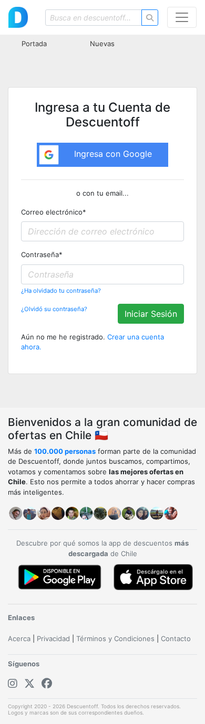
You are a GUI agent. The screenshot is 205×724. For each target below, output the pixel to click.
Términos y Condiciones (115, 638)
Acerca (19, 638)
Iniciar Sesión (151, 313)
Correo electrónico (53, 212)
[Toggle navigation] (182, 17)
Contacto (176, 638)
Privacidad (53, 638)
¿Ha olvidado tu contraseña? (61, 290)
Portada (34, 43)
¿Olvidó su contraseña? (54, 309)
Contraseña (42, 254)
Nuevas (102, 43)
